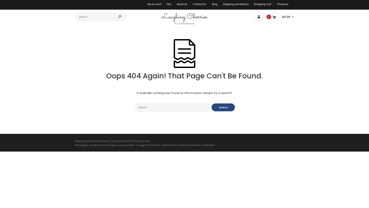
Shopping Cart (262, 4)
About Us (182, 4)
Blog (214, 4)
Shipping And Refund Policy (92, 141)
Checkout (282, 4)
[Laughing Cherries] (184, 24)
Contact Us (199, 4)
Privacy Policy (141, 141)
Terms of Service (121, 141)
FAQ (169, 4)
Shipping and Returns (236, 4)
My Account (154, 4)
